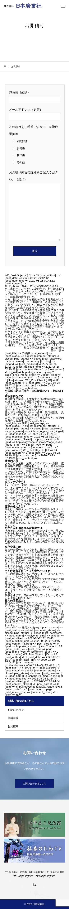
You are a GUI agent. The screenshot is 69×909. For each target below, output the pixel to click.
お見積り (13, 726)
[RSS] (34, 884)
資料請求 (13, 718)
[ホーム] (5, 66)
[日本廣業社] (31, 5)
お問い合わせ (16, 709)
